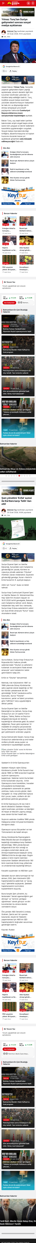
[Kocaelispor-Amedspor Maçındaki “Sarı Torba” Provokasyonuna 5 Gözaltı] (27, 264)
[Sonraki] (21, 303)
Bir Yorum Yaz (9, 282)
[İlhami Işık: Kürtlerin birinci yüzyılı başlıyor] (18, 163)
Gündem (6, 368)
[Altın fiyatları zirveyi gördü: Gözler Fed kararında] (18, 180)
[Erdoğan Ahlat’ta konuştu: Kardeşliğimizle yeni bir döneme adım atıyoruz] (18, 154)
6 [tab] (19, 476)
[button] (28, 3)
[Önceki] (19, 303)
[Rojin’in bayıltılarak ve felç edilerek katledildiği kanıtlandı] (18, 171)
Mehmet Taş (12, 31)
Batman (6, 326)
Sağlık (5, 430)
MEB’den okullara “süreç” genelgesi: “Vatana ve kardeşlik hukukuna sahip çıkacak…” (17, 412)
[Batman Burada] (13, 3)
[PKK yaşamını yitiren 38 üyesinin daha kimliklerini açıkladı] (9, 264)
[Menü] (4, 3)
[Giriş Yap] (32, 3)
